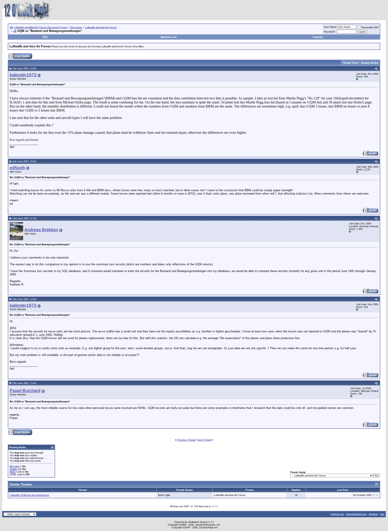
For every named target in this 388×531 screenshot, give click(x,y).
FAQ (45, 37)
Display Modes (369, 62)
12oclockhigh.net (356, 514)
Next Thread (204, 440)
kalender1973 (23, 74)
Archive (373, 514)
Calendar (318, 37)
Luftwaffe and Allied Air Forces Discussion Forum (40, 27)
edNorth (17, 167)
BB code (14, 466)
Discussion (76, 27)
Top (382, 514)
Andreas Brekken (41, 229)
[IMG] (13, 471)
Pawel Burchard (25, 390)
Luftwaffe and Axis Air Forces (101, 27)
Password (329, 31)
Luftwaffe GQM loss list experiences (29, 495)
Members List (169, 37)
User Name (330, 27)
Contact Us (337, 514)
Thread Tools (350, 62)
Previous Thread (186, 440)
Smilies (13, 469)
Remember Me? (370, 27)
